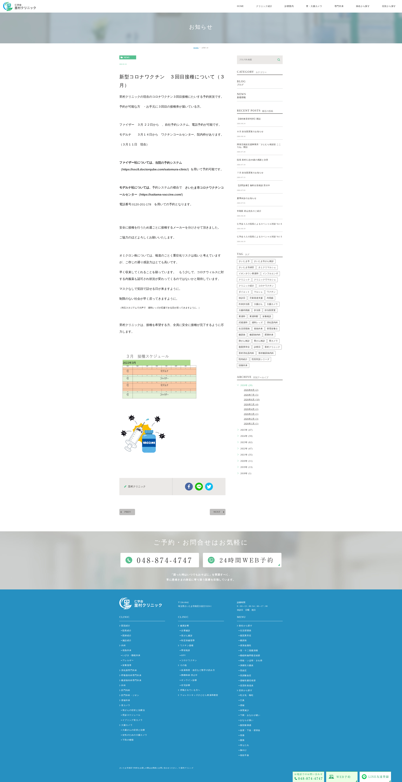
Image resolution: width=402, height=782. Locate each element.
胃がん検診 (259, 341)
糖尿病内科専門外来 (131, 680)
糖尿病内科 (255, 335)
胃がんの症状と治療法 (133, 710)
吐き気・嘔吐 (247, 695)
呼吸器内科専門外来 (131, 675)
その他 (183, 665)
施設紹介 (126, 640)
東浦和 (242, 316)
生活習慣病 (244, 328)
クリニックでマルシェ (265, 279)
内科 (123, 645)
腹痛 (242, 740)
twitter (209, 486)
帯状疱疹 (185, 650)
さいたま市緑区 (246, 267)
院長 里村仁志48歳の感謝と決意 (252, 160)
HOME (196, 48)
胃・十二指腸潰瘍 (249, 650)
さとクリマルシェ (267, 267)
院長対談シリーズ (260, 359)
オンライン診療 (189, 680)
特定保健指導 (188, 640)
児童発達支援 (256, 298)
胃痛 (242, 735)
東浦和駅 (254, 316)
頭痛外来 (243, 365)
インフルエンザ (270, 273)
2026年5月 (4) (251, 404)
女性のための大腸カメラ (134, 735)
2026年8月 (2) (251, 390)
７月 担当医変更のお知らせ (250, 172)
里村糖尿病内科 (266, 353)
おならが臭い (247, 720)
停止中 (189, 675)
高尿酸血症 (245, 675)
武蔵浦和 (243, 322)
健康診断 (184, 625)
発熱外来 (258, 328)
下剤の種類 (128, 740)
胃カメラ (273, 341)
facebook (189, 486)
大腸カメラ (272, 304)
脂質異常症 (244, 347)
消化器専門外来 (129, 670)
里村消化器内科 (246, 353)
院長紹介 (126, 630)
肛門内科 (125, 690)
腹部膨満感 (245, 725)
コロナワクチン (266, 286)
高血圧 (243, 670)
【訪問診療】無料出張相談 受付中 (253, 185)
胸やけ (243, 750)
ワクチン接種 (187, 645)
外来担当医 (244, 304)
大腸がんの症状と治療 (133, 730)
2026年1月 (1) (251, 423)
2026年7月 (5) (251, 395)
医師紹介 (126, 635)
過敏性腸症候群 (248, 680)
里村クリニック (272, 347)
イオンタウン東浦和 (248, 273)
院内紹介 (243, 359)
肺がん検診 (244, 341)
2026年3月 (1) (251, 414)
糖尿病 (242, 335)
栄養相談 (266, 316)
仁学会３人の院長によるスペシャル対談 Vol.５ (259, 236)
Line (199, 486)
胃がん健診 (187, 635)
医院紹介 (125, 625)
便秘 (242, 705)
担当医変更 (270, 310)
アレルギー (128, 660)
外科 (123, 685)
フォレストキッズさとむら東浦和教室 (199, 695)
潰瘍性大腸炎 (247, 665)
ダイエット (244, 292)
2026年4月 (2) (251, 409)
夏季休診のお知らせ (246, 198)
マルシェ (258, 292)
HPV (183, 655)
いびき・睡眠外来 (131, 655)
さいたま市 (244, 261)
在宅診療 (185, 685)
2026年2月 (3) (251, 419)
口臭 (242, 700)
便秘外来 (125, 700)
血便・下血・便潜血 (250, 730)
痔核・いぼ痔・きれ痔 (251, 660)
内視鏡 (270, 298)
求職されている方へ (190, 690)
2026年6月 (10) (252, 399)
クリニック (244, 279)
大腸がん (258, 304)
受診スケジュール (131, 715)
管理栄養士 (272, 328)
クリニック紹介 (246, 286)
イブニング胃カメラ (132, 720)
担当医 (257, 310)
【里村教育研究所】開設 (249, 118)
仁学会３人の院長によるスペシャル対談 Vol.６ (259, 224)
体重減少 (244, 710)
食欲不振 (244, 755)
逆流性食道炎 (247, 685)
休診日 (242, 298)
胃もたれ (244, 745)
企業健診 (185, 630)
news (126, 57)
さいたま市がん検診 (264, 261)
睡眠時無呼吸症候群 (250, 655)
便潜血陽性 (245, 645)
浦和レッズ (257, 322)
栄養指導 (126, 665)
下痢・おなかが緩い (250, 715)
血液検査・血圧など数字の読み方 (198, 670)
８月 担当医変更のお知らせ (250, 131)
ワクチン (271, 292)
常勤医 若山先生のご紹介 (249, 211)
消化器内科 (272, 322)
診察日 (257, 347)
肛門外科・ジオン (130, 695)
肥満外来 (269, 335)
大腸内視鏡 (244, 310)
